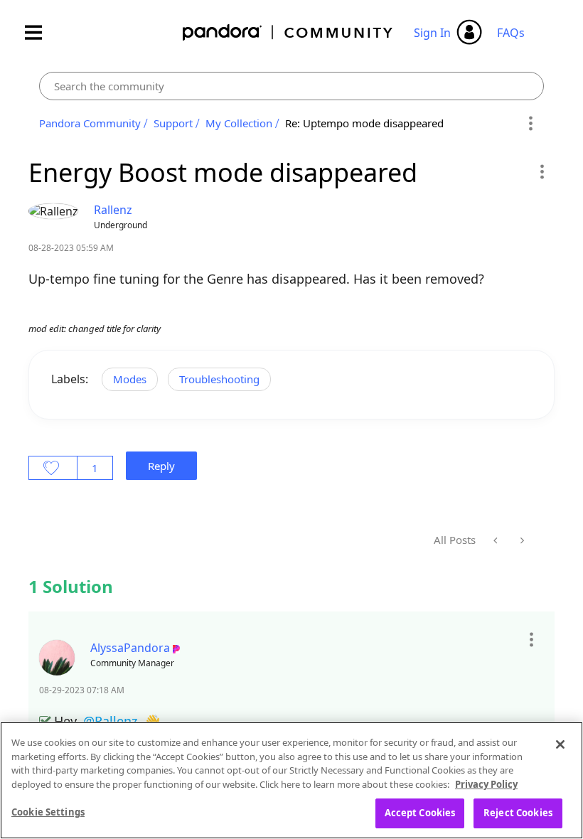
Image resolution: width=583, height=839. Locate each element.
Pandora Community (288, 32)
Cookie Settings (48, 812)
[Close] (560, 744)
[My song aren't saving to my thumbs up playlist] (520, 540)
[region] (291, 780)
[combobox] (291, 86)
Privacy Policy (486, 784)
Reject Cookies (517, 812)
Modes (129, 379)
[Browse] (40, 32)
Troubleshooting (219, 379)
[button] (541, 171)
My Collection (238, 123)
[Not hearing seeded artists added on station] (496, 540)
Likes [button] (53, 467)
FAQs (511, 33)
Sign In (432, 33)
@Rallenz (110, 721)
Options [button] (531, 123)
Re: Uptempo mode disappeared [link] (364, 123)
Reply (161, 466)
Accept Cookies (420, 812)
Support (173, 123)
